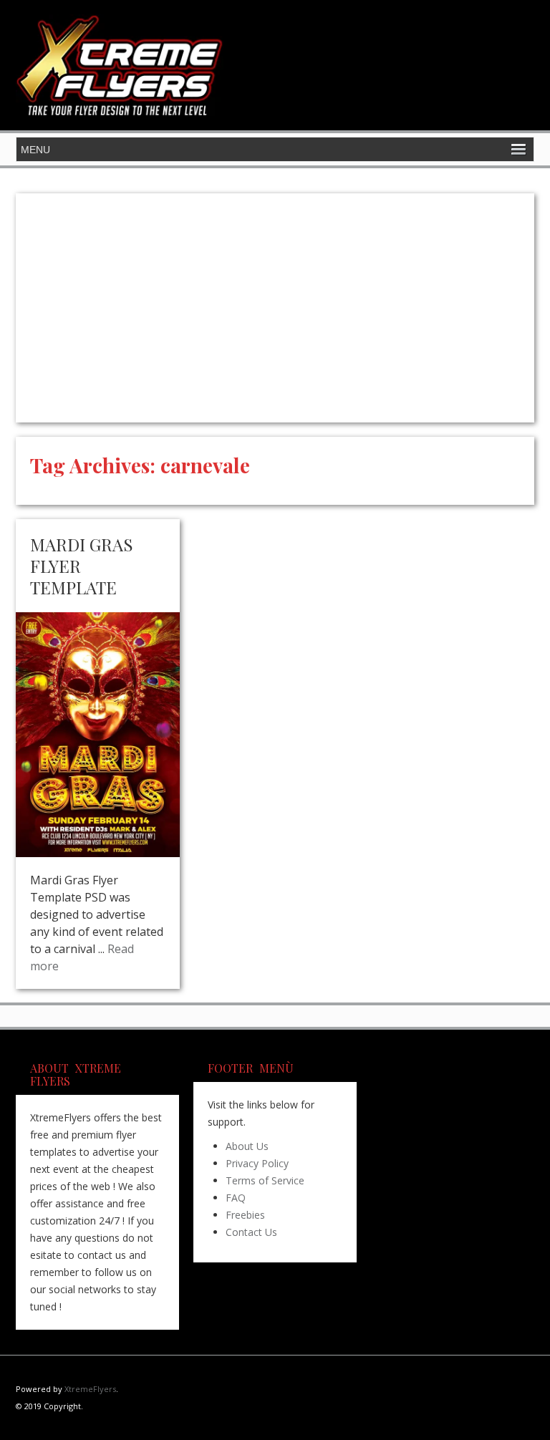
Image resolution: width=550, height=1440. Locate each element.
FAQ (236, 1197)
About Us (247, 1146)
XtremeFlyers (90, 1388)
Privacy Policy (257, 1163)
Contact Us (251, 1232)
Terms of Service (265, 1180)
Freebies (245, 1215)
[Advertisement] (275, 308)
